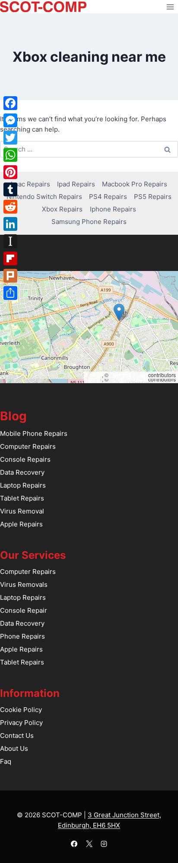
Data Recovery (22, 472)
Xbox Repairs (62, 209)
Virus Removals (24, 584)
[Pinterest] (10, 172)
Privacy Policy (21, 722)
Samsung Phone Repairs (89, 221)
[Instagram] (104, 843)
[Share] (10, 293)
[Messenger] (10, 120)
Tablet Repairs (22, 498)
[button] (119, 312)
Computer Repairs (28, 446)
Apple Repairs (21, 524)
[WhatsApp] (10, 155)
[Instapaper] (10, 241)
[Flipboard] (10, 258)
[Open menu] (170, 6)
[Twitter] (10, 137)
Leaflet (94, 374)
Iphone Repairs (113, 209)
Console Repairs (25, 459)
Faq (5, 761)
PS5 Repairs (153, 196)
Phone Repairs (22, 636)
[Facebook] (74, 843)
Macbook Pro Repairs (134, 184)
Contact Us (17, 735)
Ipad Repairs (76, 184)
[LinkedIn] (10, 224)
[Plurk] (10, 275)
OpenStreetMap (128, 374)
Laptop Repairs (23, 485)
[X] (89, 843)
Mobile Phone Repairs (33, 433)
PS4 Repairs (108, 196)
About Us (14, 748)
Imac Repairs (30, 184)
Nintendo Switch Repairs (44, 196)
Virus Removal (22, 511)
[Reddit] (10, 206)
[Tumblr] (10, 189)
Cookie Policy (21, 710)
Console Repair (23, 610)
